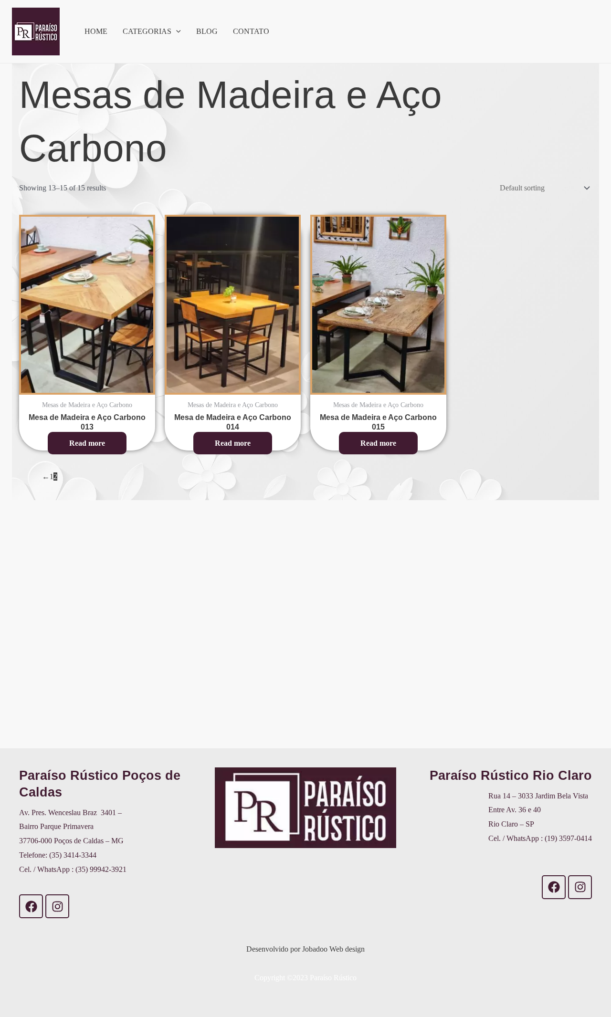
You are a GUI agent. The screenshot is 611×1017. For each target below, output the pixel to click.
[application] (176, 31)
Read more (87, 443)
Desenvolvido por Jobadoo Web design (305, 949)
